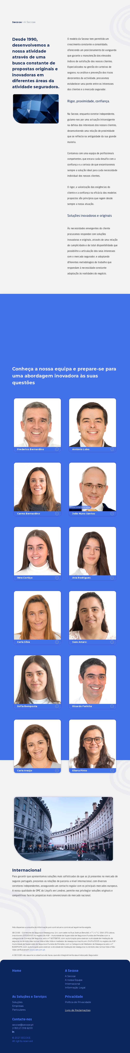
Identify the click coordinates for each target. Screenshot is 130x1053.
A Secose (70, 976)
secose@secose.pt (23, 1024)
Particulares (19, 1009)
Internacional (72, 983)
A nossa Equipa (73, 980)
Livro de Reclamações (77, 1010)
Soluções (17, 1002)
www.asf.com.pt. (38, 950)
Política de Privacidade (78, 1002)
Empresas (18, 1006)
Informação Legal (75, 987)
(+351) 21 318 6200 (22, 1028)
